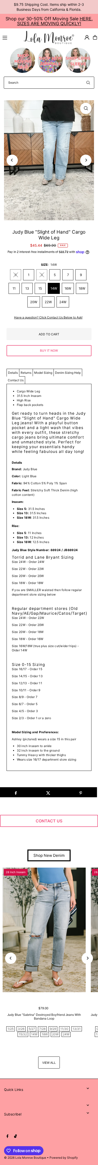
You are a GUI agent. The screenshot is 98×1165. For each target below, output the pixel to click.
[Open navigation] (11, 37)
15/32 (23, 1034)
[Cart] (95, 37)
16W (68, 288)
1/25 (11, 1029)
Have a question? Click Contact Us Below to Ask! (48, 317)
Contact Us (16, 380)
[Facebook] (8, 1136)
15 (40, 288)
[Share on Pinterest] (80, 792)
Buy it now (49, 350)
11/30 (64, 1029)
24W (62, 302)
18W (82, 288)
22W (48, 302)
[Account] (87, 37)
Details (13, 373)
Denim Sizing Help (68, 373)
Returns (26, 373)
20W (33, 302)
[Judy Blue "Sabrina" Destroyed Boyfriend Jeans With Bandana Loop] (44, 930)
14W (54, 288)
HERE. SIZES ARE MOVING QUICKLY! (55, 21)
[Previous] (12, 160)
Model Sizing (43, 373)
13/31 (77, 1029)
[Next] (85, 160)
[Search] (88, 83)
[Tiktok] (15, 1136)
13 (27, 288)
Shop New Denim (49, 855)
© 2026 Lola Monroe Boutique (25, 1157)
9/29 (53, 1029)
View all (49, 1063)
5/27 (32, 1029)
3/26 (21, 1029)
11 (14, 288)
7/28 (42, 1029)
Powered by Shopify (64, 1157)
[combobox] (49, 83)
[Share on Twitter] (48, 792)
